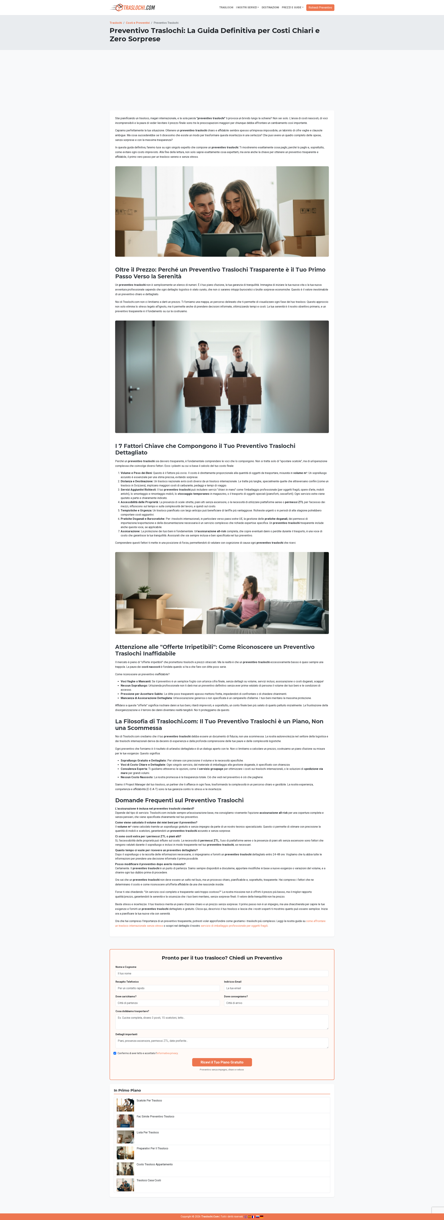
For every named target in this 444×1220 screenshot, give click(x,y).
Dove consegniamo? (236, 996)
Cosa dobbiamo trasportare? (132, 1011)
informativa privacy (167, 1053)
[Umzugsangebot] (261, 1216)
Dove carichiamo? (126, 996)
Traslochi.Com (210, 1216)
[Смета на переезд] (257, 1216)
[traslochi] (132, 7)
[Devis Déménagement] (253, 1216)
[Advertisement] (222, 84)
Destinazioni (270, 7)
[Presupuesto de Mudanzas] (249, 1216)
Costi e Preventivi (138, 22)
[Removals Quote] (245, 1216)
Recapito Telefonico (127, 981)
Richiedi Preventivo (320, 7)
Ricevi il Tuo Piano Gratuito (222, 1062)
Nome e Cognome (126, 967)
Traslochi (226, 7)
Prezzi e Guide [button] (291, 7)
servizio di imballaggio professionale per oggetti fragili (234, 925)
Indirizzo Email (232, 981)
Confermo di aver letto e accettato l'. (148, 1053)
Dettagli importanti (126, 1034)
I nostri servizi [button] (246, 7)
